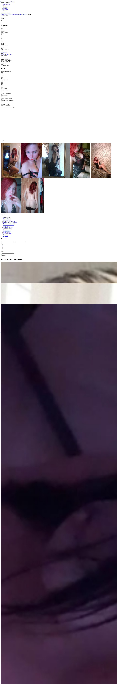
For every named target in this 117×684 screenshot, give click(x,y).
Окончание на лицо (7, 228)
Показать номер (4, 32)
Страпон (5, 234)
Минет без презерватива (8, 223)
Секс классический (7, 233)
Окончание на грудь (8, 227)
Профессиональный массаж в (10, 222)
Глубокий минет (7, 218)
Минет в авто (6, 226)
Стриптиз (5, 236)
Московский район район (15, 14)
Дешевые (5, 7)
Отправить (3, 255)
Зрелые (5, 10)
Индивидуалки (6, 4)
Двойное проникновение (9, 221)
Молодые (5, 9)
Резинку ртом (6, 232)
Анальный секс (6, 217)
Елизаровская (24, 14)
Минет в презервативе (8, 225)
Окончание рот (6, 229)
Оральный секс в (7, 231)
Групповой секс (7, 220)
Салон (4, 5)
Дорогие (5, 8)
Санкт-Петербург (5, 14)
